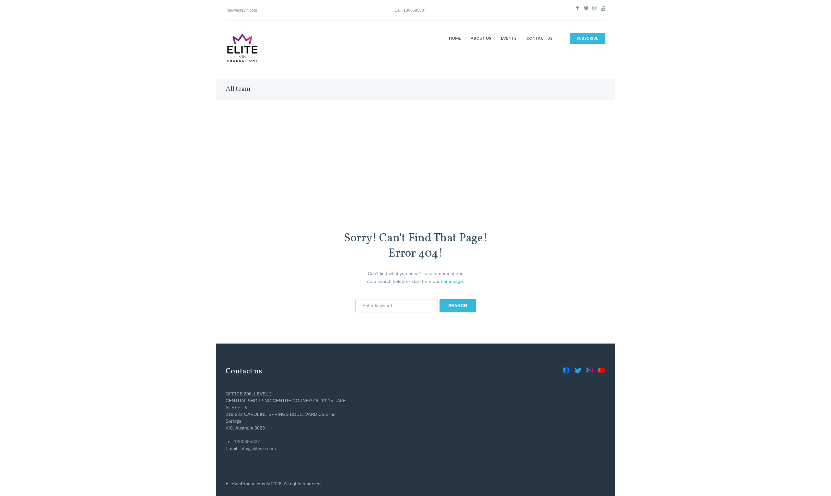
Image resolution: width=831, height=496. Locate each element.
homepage (452, 281)
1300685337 (414, 10)
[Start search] (458, 305)
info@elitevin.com (241, 10)
